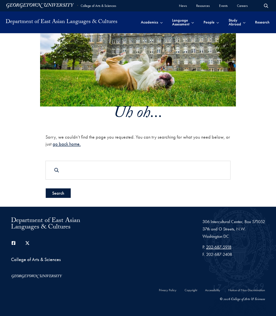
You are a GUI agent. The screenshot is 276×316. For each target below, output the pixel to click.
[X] (27, 243)
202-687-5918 (218, 247)
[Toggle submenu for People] (217, 22)
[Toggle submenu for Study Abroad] (244, 22)
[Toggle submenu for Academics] (161, 22)
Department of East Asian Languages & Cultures (61, 22)
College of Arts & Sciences (98, 5)
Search (58, 193)
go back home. (67, 144)
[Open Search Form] (266, 6)
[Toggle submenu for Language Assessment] (192, 22)
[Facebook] (13, 243)
